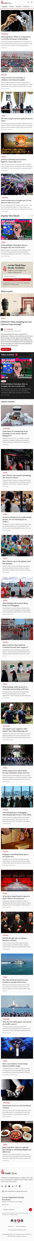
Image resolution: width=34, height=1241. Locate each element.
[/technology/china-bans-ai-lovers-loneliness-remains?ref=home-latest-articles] (17, 1090)
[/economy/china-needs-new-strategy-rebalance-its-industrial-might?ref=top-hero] (17, 61)
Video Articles (7, 354)
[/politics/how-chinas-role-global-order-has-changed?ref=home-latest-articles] (17, 545)
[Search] (28, 2)
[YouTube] (9, 1186)
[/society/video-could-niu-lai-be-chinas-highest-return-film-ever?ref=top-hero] (17, 143)
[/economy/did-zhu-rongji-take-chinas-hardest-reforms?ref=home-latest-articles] (17, 922)
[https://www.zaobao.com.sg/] (17, 1221)
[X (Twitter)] (2, 1186)
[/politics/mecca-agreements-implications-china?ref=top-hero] (17, 102)
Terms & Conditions (21, 1226)
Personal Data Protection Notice (17, 1230)
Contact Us (11, 1226)
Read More (5, 349)
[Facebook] (16, 1186)
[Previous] (30, 216)
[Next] (32, 216)
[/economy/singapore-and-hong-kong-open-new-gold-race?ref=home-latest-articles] (17, 838)
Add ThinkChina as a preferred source (15, 1191)
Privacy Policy (15, 284)
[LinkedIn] (19, 1186)
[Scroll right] (32, 6)
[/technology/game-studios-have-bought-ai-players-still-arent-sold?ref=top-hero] (17, 184)
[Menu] (32, 2)
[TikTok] (12, 1186)
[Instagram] (5, 1186)
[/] (6, 2)
